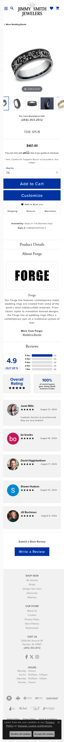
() (55, 355)
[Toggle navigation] (7, 8)
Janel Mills (27, 406)
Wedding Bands (32, 334)
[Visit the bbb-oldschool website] (18, 698)
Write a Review (32, 551)
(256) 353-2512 (32, 120)
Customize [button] (32, 195)
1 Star (27, 369)
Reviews (32, 346)
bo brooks (27, 435)
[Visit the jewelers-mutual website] (52, 698)
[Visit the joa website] (12, 708)
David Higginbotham (33, 460)
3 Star (27, 362)
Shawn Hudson (30, 486)
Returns (31, 211)
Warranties (50, 211)
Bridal (32, 584)
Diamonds (32, 593)
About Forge (32, 253)
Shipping (12, 211)
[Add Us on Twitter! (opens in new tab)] (32, 657)
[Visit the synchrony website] (48, 708)
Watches (32, 597)
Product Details (32, 244)
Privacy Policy (32, 619)
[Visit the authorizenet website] (9, 698)
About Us (32, 610)
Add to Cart (32, 184)
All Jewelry (32, 580)
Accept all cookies (44, 734)
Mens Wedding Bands (16, 24)
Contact (32, 615)
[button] (12, 8)
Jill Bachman (29, 512)
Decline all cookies (21, 734)
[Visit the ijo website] (39, 698)
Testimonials (32, 628)
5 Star (27, 355)
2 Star (27, 365)
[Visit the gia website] (28, 698)
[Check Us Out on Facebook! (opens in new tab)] (26, 657)
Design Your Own (32, 588)
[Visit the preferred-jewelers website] (35, 708)
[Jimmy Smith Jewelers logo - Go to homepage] (32, 9)
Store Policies (32, 623)
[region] (32, 64)
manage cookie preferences (35, 725)
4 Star (27, 358)
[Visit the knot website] (23, 708)
